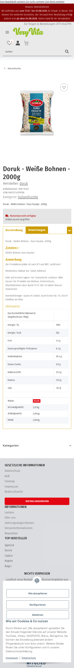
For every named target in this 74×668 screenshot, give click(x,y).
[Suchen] (67, 51)
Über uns (10, 517)
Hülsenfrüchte (28, 197)
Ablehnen (37, 614)
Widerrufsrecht (14, 492)
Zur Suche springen (35, 1)
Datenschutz (29, 657)
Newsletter (11, 533)
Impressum (12, 657)
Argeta (9, 561)
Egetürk (9, 545)
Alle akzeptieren (37, 593)
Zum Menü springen (54, 1)
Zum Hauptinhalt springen (13, 1)
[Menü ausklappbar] (7, 32)
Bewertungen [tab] (36, 230)
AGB (7, 476)
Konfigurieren (38, 604)
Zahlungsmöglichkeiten (19, 523)
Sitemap (10, 481)
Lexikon (9, 512)
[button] (10, 43)
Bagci (8, 566)
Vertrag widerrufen (37, 501)
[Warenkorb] (5, 78)
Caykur (9, 555)
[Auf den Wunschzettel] (64, 87)
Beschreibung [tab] (14, 230)
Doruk (36, 401)
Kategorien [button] (11, 445)
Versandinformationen (19, 528)
